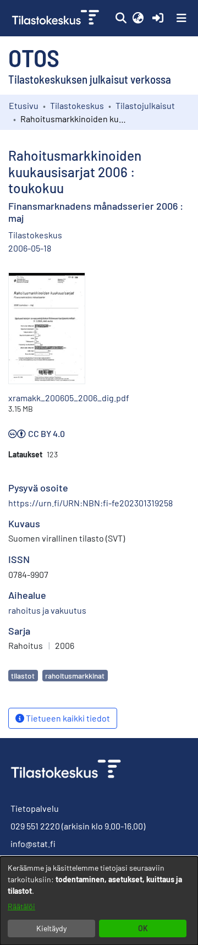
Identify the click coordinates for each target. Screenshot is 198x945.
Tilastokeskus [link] (77, 105)
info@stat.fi (33, 843)
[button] (121, 18)
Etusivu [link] (23, 105)
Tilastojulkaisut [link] (145, 105)
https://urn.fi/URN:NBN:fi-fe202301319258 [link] (90, 503)
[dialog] (99, 900)
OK (143, 928)
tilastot (23, 675)
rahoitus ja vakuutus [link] (47, 610)
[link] (56, 18)
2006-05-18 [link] (29, 248)
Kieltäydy (51, 928)
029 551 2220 (35, 826)
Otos (33, 57)
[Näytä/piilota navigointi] (181, 18)
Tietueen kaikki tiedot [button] (67, 718)
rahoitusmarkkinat (75, 675)
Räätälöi (21, 906)
